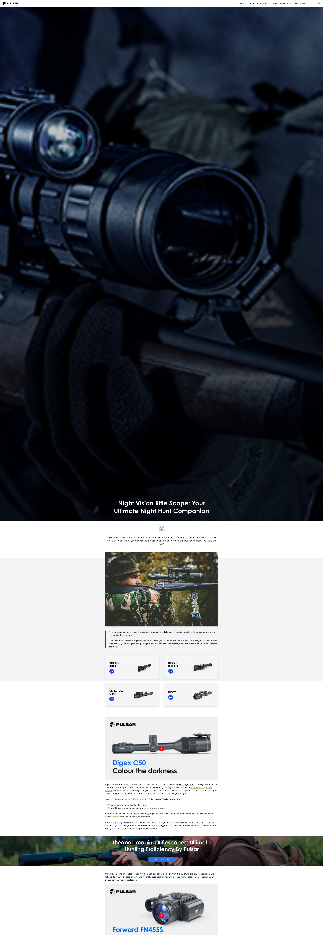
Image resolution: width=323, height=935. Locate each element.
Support (273, 3)
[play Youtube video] (161, 748)
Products (240, 3)
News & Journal (301, 3)
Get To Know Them (161, 859)
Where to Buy (285, 3)
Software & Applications (257, 3)
